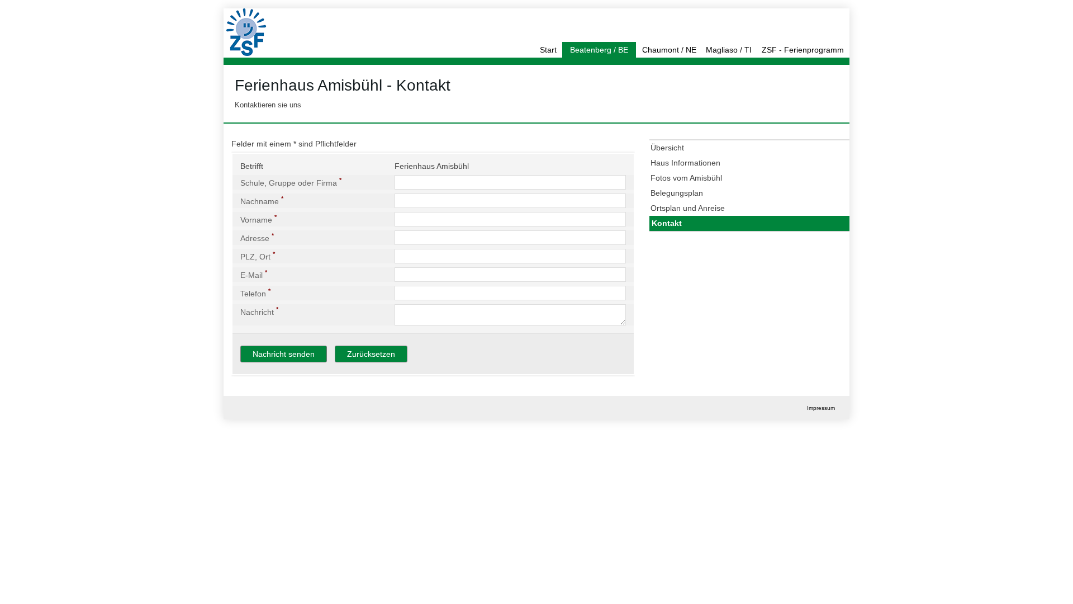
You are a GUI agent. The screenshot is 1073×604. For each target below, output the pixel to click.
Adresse (257, 237)
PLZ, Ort (257, 256)
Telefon (255, 292)
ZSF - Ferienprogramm (803, 49)
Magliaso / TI (729, 49)
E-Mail (253, 274)
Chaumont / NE (669, 49)
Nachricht (259, 311)
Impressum (821, 408)
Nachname (261, 200)
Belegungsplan (677, 192)
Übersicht (667, 147)
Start (548, 49)
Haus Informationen (685, 162)
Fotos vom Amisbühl (686, 177)
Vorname (258, 219)
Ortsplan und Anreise (688, 208)
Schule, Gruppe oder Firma (290, 182)
